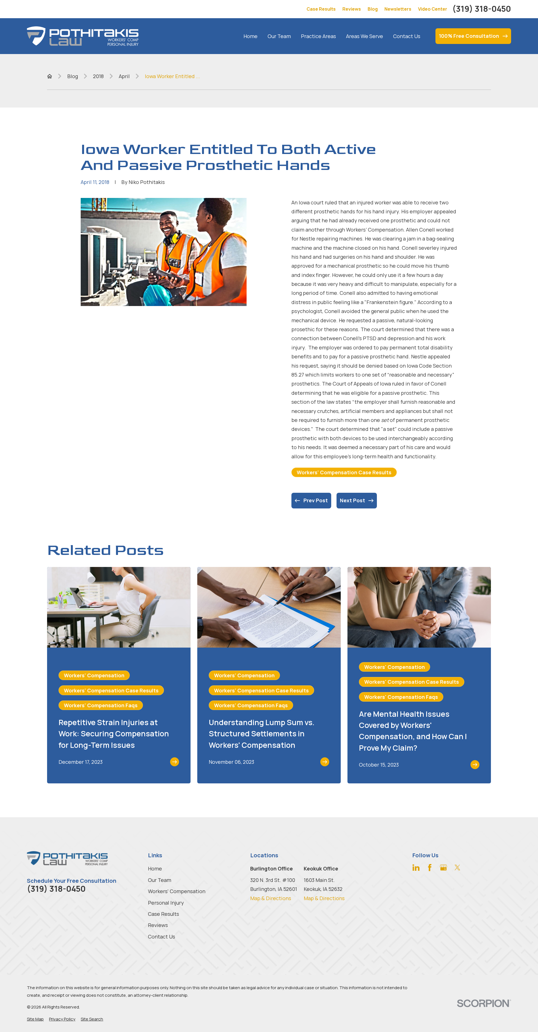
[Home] (82, 36)
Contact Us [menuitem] (406, 36)
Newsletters (397, 9)
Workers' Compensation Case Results (344, 472)
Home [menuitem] (251, 36)
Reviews (351, 9)
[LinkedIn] (415, 867)
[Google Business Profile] (443, 867)
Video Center (432, 9)
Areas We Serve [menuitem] (364, 36)
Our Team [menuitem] (279, 36)
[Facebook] (429, 867)
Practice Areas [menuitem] (318, 36)
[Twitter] (457, 867)
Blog (373, 9)
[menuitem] (35, 1019)
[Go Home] (49, 76)
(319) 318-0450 (481, 9)
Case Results (321, 9)
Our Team (159, 880)
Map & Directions (270, 898)
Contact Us (161, 936)
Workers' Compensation (176, 891)
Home (155, 868)
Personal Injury (166, 902)
